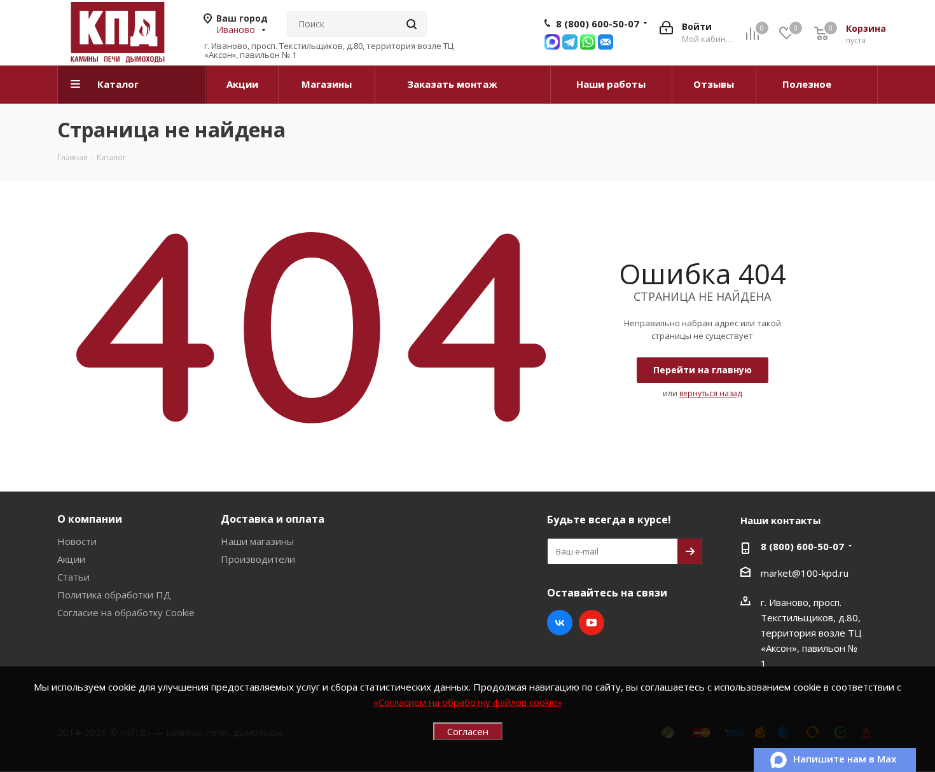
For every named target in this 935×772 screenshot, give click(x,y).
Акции (71, 559)
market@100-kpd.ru (804, 573)
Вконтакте (559, 622)
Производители (258, 559)
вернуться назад (710, 393)
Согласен (467, 731)
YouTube (591, 622)
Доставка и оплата (272, 519)
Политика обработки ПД (114, 594)
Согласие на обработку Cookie (126, 612)
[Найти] (411, 24)
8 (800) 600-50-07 (597, 23)
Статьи (73, 576)
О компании (89, 519)
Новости (77, 541)
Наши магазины (257, 541)
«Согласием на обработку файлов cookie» (467, 702)
